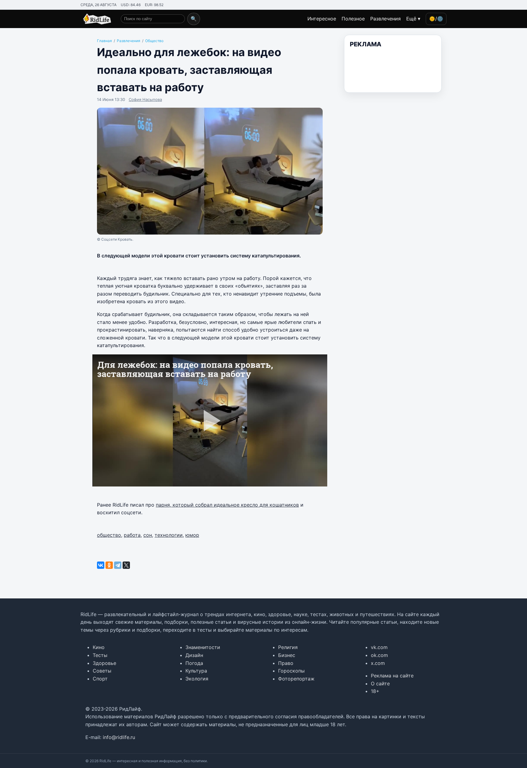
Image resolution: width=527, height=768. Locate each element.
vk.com (379, 647)
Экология (196, 679)
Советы (102, 671)
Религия (288, 647)
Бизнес (286, 655)
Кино (99, 647)
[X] (126, 565)
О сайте (380, 683)
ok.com (379, 655)
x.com (378, 663)
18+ (375, 691)
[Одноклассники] (109, 565)
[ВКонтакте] (100, 565)
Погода (194, 663)
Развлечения (385, 19)
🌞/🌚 (436, 19)
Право (285, 663)
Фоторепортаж (296, 679)
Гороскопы (291, 671)
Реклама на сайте (392, 676)
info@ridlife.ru (119, 737)
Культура (196, 671)
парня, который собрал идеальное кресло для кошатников (227, 505)
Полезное (353, 19)
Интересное (321, 19)
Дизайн (194, 655)
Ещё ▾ (413, 19)
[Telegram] (117, 565)
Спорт (100, 679)
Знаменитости (202, 647)
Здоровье (104, 663)
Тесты (100, 655)
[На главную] (96, 18)
